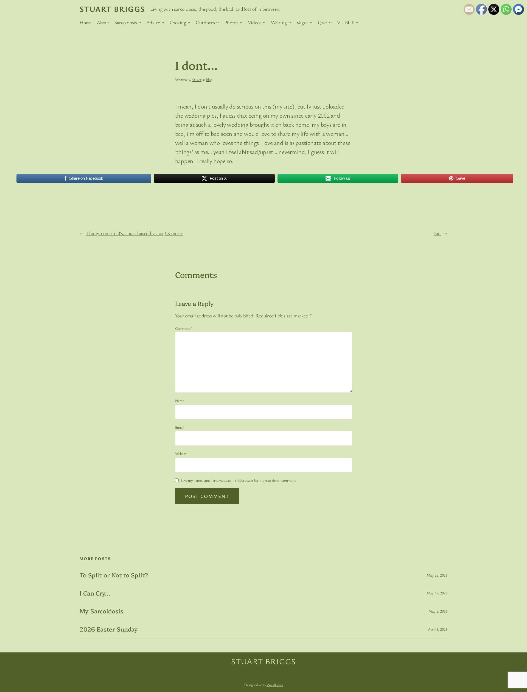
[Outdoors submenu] (217, 22)
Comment (184, 328)
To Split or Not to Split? (114, 575)
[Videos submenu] (264, 22)
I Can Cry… (95, 593)
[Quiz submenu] (330, 22)
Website (181, 453)
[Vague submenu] (311, 22)
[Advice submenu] (162, 22)
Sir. (437, 233)
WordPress (275, 684)
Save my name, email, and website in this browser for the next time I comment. (238, 480)
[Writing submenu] (289, 22)
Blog (209, 79)
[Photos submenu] (241, 22)
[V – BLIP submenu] (356, 22)
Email (179, 427)
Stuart (196, 79)
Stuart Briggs (112, 9)
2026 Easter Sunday (109, 629)
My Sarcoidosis (101, 611)
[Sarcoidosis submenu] (139, 22)
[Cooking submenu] (188, 22)
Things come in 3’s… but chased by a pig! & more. (134, 233)
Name (179, 400)
